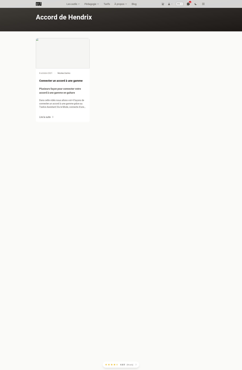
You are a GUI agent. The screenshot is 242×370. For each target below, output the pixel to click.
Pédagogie (90, 4)
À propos (119, 4)
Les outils (72, 4)
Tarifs (107, 4)
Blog (134, 4)
